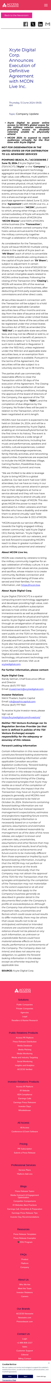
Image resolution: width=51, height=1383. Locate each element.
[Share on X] (33, 24)
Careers (24, 1296)
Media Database (24, 1045)
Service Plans (25, 1170)
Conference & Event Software (24, 1131)
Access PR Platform (25, 1038)
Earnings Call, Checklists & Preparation (24, 1209)
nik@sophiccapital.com (22, 701)
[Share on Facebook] (25, 24)
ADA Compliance (24, 1094)
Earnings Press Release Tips (25, 1213)
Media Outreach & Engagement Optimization (24, 1196)
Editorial (24, 1354)
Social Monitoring (24, 1061)
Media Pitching (24, 1049)
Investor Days (25, 1106)
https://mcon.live (30, 585)
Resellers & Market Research (25, 1020)
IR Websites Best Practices (25, 1205)
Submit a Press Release (24, 1153)
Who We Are (24, 1284)
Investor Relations (25, 1292)
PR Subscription (25, 1149)
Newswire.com (24, 1317)
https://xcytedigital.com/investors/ (21, 717)
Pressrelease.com (25, 1321)
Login (24, 1339)
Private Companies (24, 1008)
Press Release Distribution (25, 1041)
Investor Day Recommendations (24, 1217)
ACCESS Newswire (24, 1313)
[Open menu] (46, 5)
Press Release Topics (24, 1191)
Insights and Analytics (24, 1065)
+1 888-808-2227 (24, 1343)
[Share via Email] (47, 24)
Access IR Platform (24, 1086)
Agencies (25, 1012)
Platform (24, 1263)
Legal (24, 1016)
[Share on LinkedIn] (40, 24)
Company (24, 1267)
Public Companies (25, 1004)
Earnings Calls (24, 1098)
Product (24, 1259)
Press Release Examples (24, 1238)
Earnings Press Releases (24, 1102)
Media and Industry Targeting (25, 1057)
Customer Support (24, 1350)
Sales (24, 1347)
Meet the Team (24, 1288)
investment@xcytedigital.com (26, 689)
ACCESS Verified (24, 1069)
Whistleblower (24, 1110)
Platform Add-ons (24, 1174)
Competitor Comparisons (24, 1201)
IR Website (25, 1090)
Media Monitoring (24, 1053)
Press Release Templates (24, 1234)
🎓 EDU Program (24, 1242)
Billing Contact (24, 1358)
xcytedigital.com (11, 664)
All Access (24, 1127)
